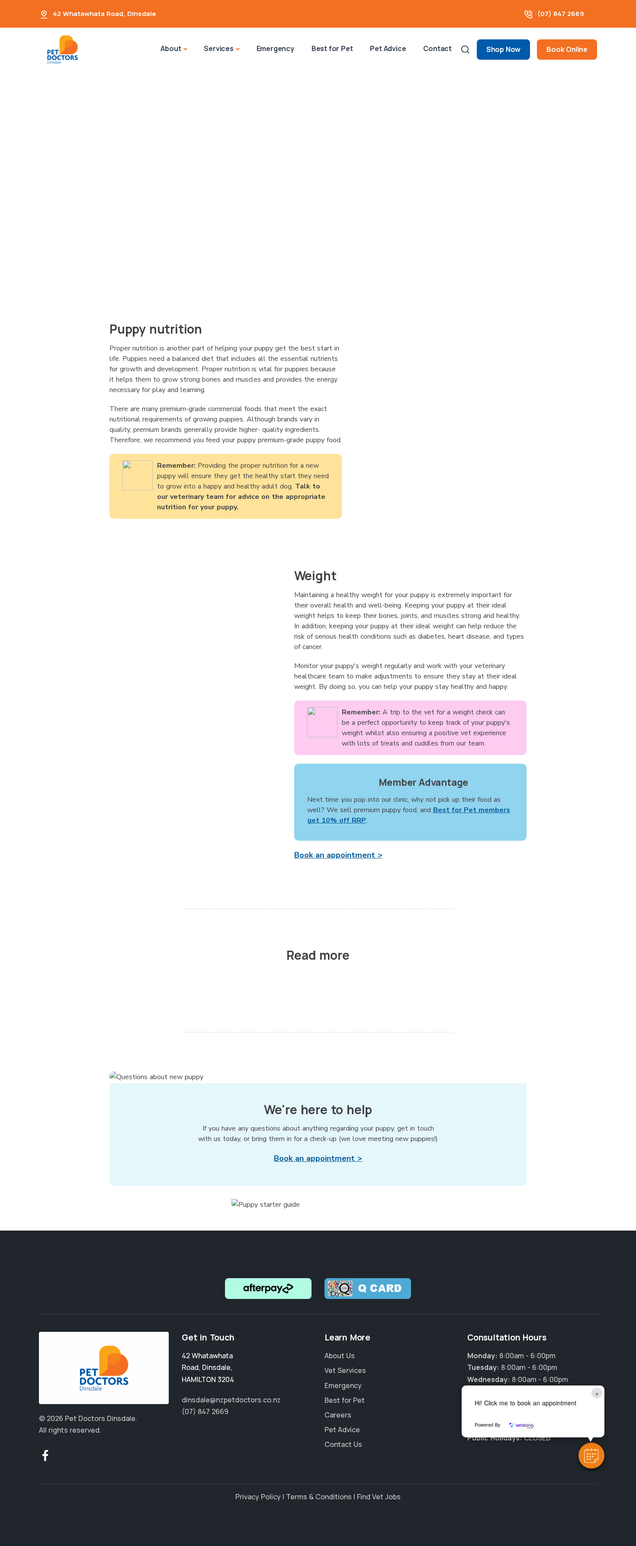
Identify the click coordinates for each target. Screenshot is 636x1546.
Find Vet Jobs (379, 1496)
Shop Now (503, 49)
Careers (337, 1415)
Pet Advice (388, 48)
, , (208, 1367)
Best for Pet (332, 48)
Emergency (275, 48)
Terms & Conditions (319, 1496)
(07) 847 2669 (560, 13)
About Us (339, 1355)
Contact (437, 48)
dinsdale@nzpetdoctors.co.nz (231, 1400)
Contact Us (343, 1444)
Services (218, 48)
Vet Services (345, 1370)
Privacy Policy (258, 1496)
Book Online (567, 49)
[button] (591, 1456)
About (171, 48)
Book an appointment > (338, 855)
